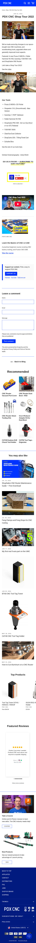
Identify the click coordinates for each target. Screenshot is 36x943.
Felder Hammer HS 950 (12, 119)
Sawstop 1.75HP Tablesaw (13, 115)
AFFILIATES (6, 874)
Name (3, 298)
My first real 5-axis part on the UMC (16, 551)
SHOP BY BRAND (7, 891)
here (20, 147)
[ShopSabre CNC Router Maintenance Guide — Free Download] (18, 469)
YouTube (13, 277)
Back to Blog (20, 362)
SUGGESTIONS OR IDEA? (12, 916)
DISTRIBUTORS (7, 881)
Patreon (7, 277)
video (9, 69)
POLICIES (6, 922)
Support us (11, 273)
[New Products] (18, 840)
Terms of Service (25, 349)
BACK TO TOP (6, 871)
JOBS (4, 888)
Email (3, 308)
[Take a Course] (18, 804)
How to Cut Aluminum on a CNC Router (17, 665)
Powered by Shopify (22, 940)
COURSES (7, 826)
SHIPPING (5, 895)
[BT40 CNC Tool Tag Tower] (18, 573)
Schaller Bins (9, 142)
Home (3, 10)
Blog (7, 10)
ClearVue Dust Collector (12, 134)
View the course (8, 253)
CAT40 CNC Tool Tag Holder (13, 636)
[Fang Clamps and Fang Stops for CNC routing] (18, 503)
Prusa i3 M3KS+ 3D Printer (13, 104)
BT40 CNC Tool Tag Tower (12, 594)
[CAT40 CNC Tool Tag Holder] (18, 615)
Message (4, 318)
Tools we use (21, 277)
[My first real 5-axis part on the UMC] (18, 537)
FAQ (3, 885)
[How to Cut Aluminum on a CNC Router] (18, 650)
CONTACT (5, 878)
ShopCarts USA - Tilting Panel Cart (16, 138)
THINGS (5, 901)
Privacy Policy (12, 349)
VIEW (7, 862)
